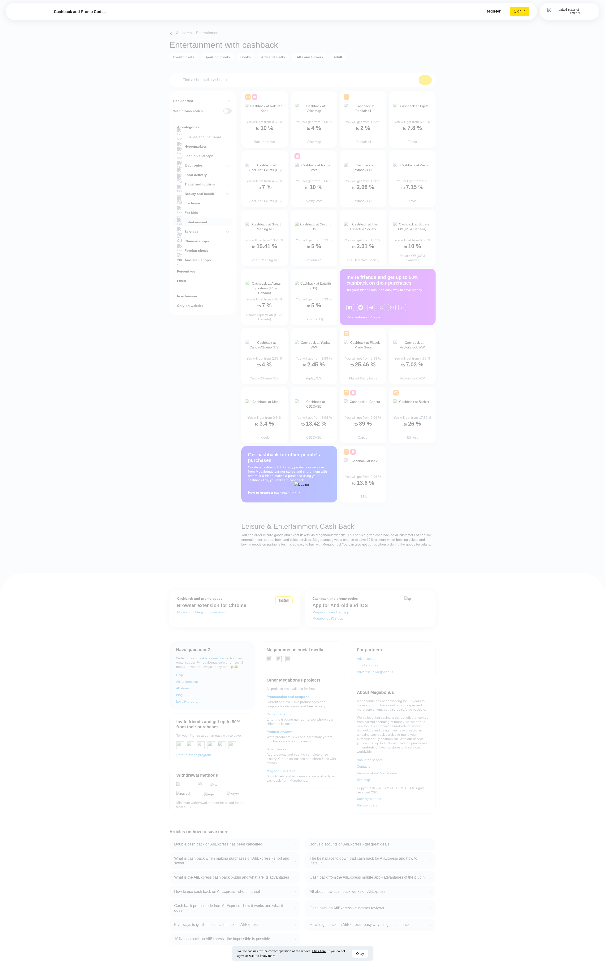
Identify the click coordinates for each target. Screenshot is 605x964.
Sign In (520, 11)
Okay (360, 953)
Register (493, 11)
